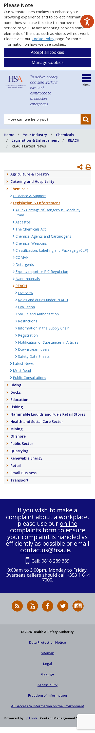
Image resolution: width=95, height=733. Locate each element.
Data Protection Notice (47, 642)
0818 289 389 (55, 561)
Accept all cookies (47, 52)
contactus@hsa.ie (45, 550)
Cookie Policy (43, 38)
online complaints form (44, 526)
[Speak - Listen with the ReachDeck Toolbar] (87, 21)
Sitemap (47, 653)
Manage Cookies (48, 62)
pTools (31, 718)
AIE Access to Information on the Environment (47, 706)
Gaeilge (47, 674)
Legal (47, 663)
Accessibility (47, 685)
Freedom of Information (47, 695)
